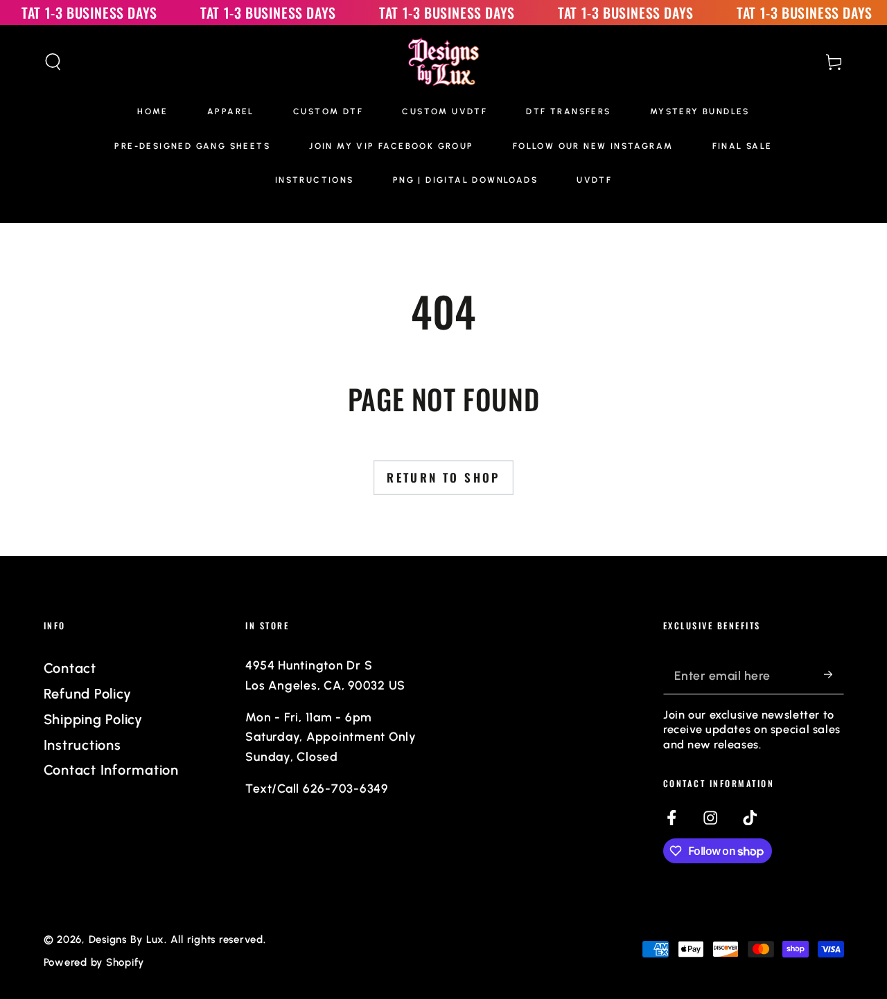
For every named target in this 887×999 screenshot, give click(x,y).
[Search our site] (53, 62)
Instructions (82, 745)
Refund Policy (88, 693)
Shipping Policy (93, 719)
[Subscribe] (834, 675)
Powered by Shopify (94, 962)
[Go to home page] (444, 61)
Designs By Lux (127, 939)
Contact (70, 668)
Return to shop (443, 477)
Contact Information (111, 770)
